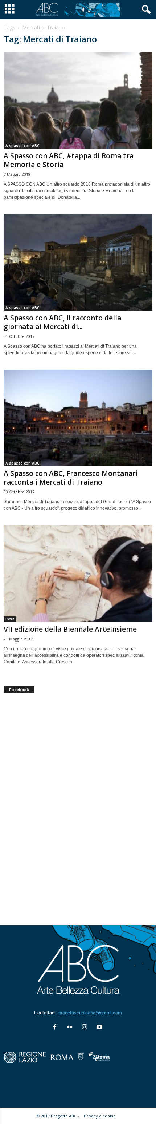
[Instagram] (86, 1027)
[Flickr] (71, 1027)
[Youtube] (100, 1027)
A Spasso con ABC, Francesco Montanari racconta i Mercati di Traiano (71, 478)
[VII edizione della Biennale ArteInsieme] (78, 573)
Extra (10, 619)
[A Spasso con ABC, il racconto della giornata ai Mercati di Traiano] (78, 262)
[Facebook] (56, 1027)
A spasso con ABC (22, 145)
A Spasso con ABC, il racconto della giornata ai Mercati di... (62, 322)
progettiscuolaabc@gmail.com (90, 1012)
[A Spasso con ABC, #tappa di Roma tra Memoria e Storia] (78, 100)
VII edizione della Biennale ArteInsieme (70, 629)
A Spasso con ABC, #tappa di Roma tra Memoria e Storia (69, 160)
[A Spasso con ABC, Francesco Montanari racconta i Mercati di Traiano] (78, 418)
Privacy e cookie (100, 1116)
